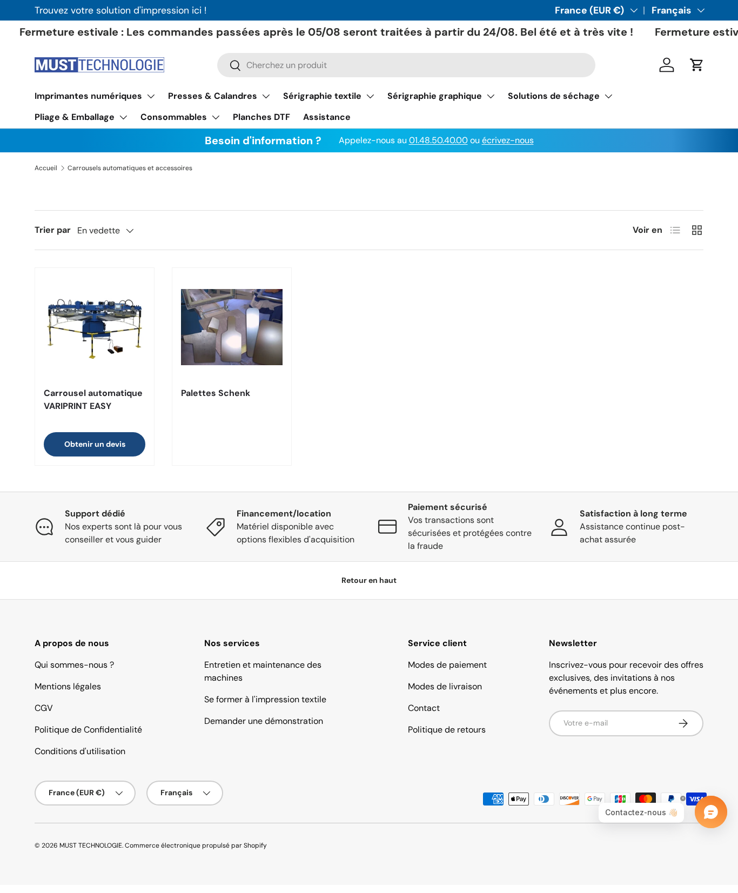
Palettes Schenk (215, 393)
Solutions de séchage (554, 96)
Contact (424, 708)
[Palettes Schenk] (232, 327)
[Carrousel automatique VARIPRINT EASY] (94, 327)
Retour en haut (369, 580)
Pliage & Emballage (75, 117)
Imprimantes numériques (88, 96)
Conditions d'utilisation (80, 751)
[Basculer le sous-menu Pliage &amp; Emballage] (123, 117)
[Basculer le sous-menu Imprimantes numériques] (150, 96)
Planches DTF (261, 117)
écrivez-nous (508, 140)
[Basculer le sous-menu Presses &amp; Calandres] (265, 96)
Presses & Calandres (212, 96)
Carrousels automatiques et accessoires (130, 168)
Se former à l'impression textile (265, 699)
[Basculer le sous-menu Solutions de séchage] (608, 96)
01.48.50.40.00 (438, 140)
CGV (44, 708)
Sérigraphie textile (322, 96)
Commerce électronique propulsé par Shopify (196, 845)
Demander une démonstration (263, 721)
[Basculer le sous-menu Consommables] (215, 117)
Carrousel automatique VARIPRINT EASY (93, 399)
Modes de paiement (447, 664)
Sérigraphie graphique (434, 96)
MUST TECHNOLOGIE (90, 845)
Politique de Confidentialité (88, 729)
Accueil (46, 168)
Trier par (53, 230)
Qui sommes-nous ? (74, 664)
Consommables (173, 117)
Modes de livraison (445, 686)
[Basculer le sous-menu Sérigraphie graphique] (490, 96)
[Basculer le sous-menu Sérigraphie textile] (370, 96)
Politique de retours (447, 729)
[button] (697, 65)
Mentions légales (68, 686)
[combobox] (406, 65)
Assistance (327, 117)
